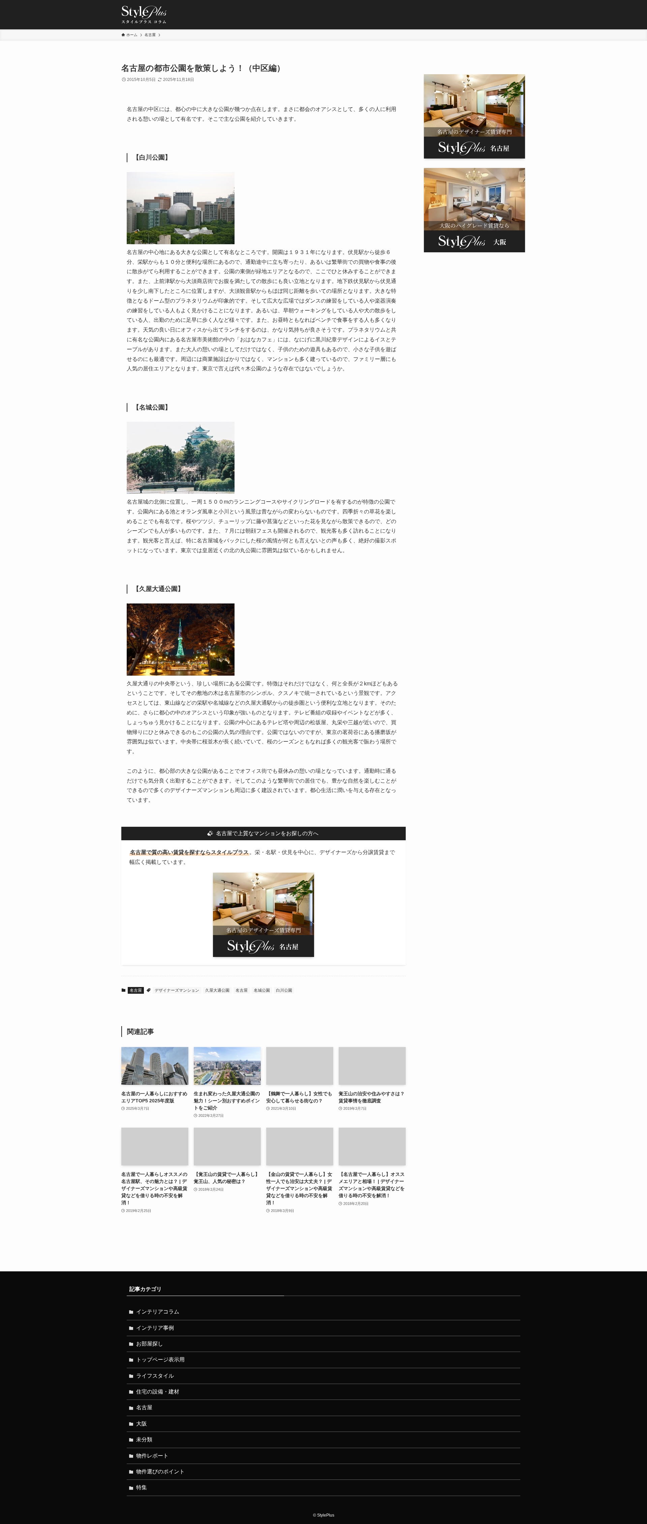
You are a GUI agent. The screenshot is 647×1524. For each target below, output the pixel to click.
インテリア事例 (155, 1328)
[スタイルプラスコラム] (144, 14)
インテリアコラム (157, 1312)
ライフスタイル (155, 1376)
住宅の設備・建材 (157, 1391)
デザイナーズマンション (177, 990)
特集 (141, 1487)
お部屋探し (149, 1344)
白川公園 (284, 990)
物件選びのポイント (160, 1471)
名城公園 (262, 990)
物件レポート (152, 1456)
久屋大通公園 (217, 990)
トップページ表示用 (160, 1359)
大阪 (141, 1424)
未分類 (144, 1439)
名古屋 (136, 990)
